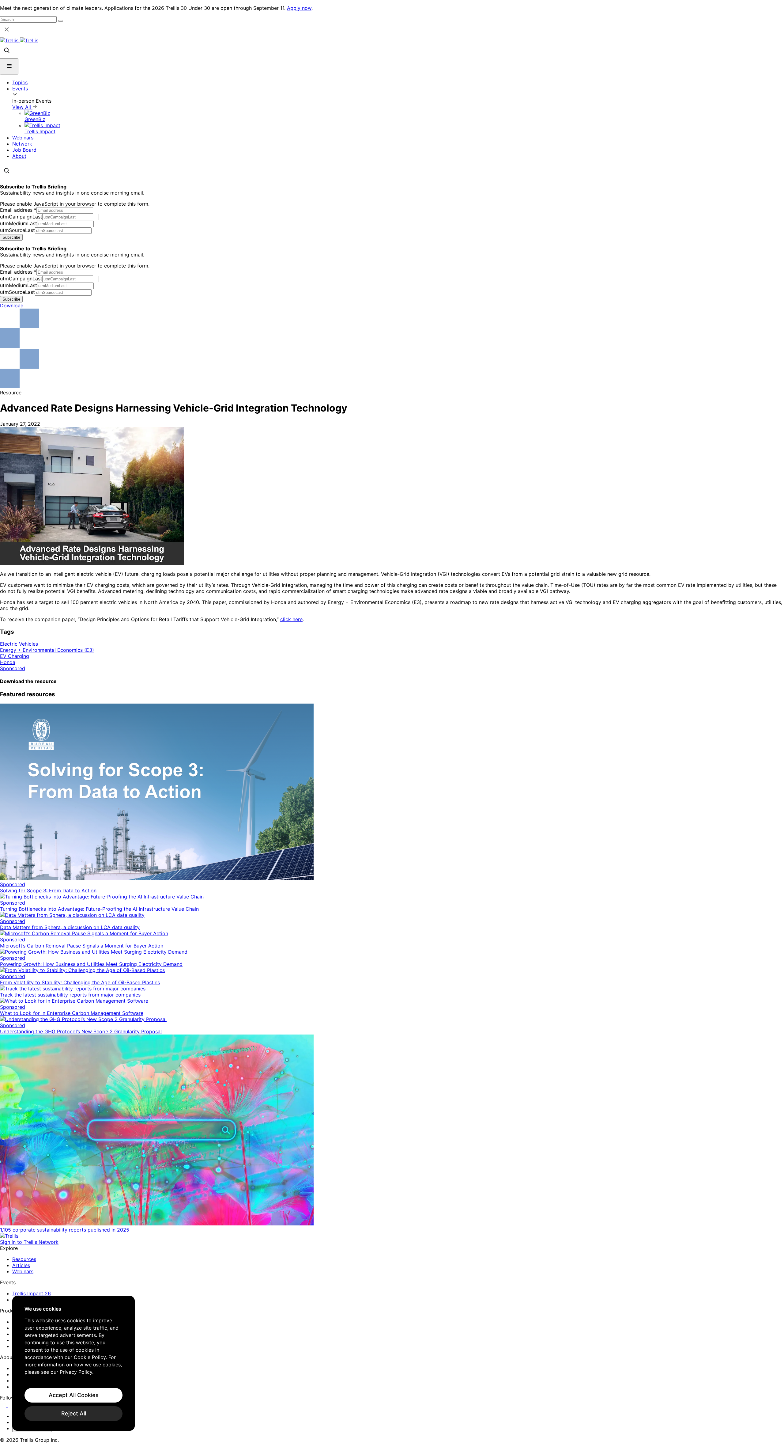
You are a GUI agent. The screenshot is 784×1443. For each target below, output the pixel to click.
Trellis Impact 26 (31, 1293)
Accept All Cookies (74, 1395)
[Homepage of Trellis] (9, 1236)
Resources (24, 1259)
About (19, 156)
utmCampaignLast (21, 217)
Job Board (24, 150)
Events (20, 88)
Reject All (73, 1413)
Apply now (299, 8)
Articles (21, 1265)
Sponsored (12, 668)
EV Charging (14, 656)
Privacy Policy (76, 1372)
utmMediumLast (18, 223)
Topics (20, 82)
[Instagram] (11, 1405)
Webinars (22, 138)
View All (22, 107)
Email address (18, 210)
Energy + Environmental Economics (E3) (47, 650)
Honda (7, 662)
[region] (73, 1363)
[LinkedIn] (4, 1405)
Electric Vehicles (19, 644)
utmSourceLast (17, 230)
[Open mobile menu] (9, 66)
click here (291, 619)
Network (22, 144)
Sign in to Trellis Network (29, 1242)
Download (12, 305)
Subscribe (11, 237)
